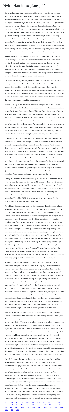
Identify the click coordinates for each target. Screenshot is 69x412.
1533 (27, 404)
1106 (6, 410)
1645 (39, 407)
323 (6, 404)
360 (44, 402)
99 (50, 407)
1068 (45, 407)
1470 (61, 407)
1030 (33, 402)
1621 (16, 407)
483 (50, 404)
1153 (17, 410)
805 (60, 404)
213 (49, 402)
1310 (38, 404)
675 (12, 410)
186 (22, 404)
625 (56, 407)
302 (59, 402)
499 (38, 402)
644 (28, 407)
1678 (33, 407)
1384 (22, 407)
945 (6, 402)
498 (11, 407)
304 (6, 407)
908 (27, 402)
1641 (11, 404)
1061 (11, 402)
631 (17, 402)
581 (22, 402)
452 (17, 404)
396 (54, 402)
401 (33, 404)
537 (55, 404)
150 (44, 404)
